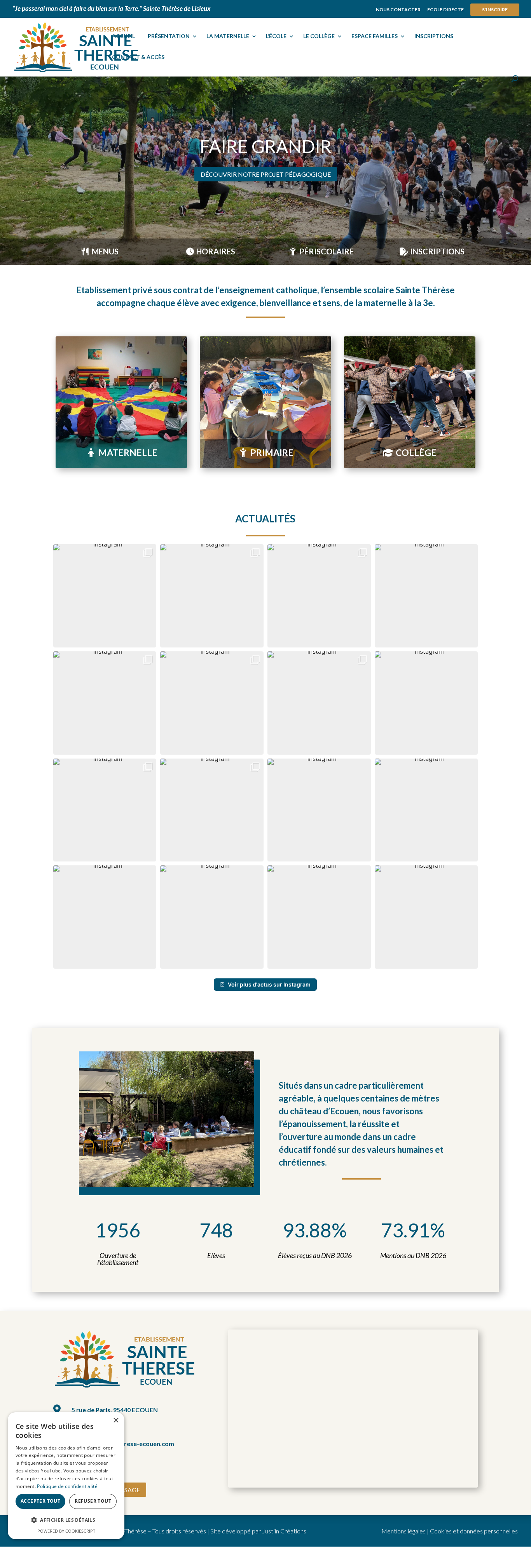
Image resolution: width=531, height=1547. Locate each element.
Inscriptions (433, 36)
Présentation (169, 36)
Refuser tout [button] (93, 1501)
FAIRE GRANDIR (266, 146)
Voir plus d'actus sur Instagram (269, 984)
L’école (276, 36)
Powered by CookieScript (66, 1531)
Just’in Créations (284, 1531)
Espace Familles (374, 36)
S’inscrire (495, 9)
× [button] (116, 1420)
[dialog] (66, 1475)
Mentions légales (403, 1531)
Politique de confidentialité (67, 1486)
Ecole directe (445, 9)
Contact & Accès (138, 57)
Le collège (319, 36)
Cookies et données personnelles (474, 1531)
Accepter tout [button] (40, 1501)
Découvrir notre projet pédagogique (266, 174)
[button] (105, 595)
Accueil (123, 36)
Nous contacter (398, 9)
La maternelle (227, 36)
